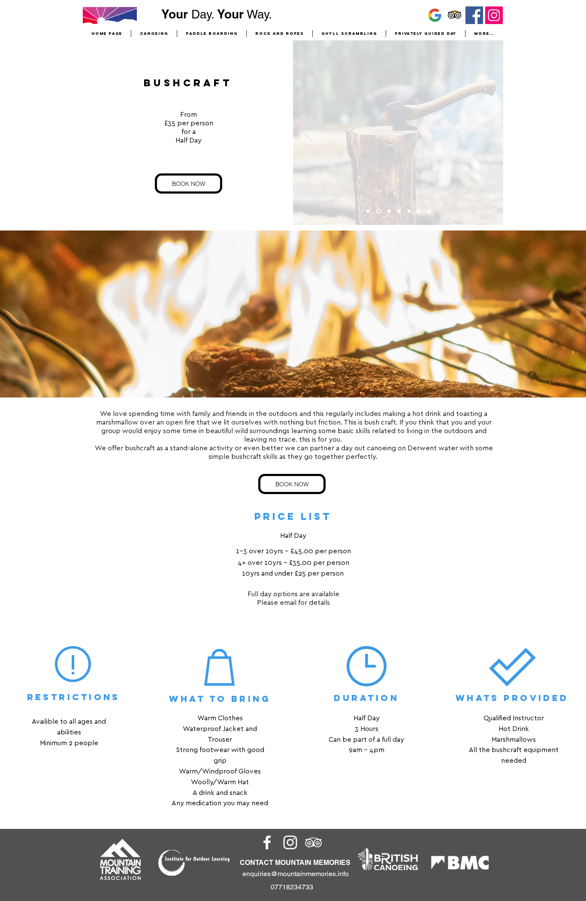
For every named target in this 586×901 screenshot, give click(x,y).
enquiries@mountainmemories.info (295, 874)
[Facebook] (474, 15)
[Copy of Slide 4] (409, 211)
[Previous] (308, 133)
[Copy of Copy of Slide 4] (378, 211)
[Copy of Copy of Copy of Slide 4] (367, 211)
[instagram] (290, 842)
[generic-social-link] (313, 842)
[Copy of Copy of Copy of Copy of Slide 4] (428, 211)
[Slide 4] (389, 211)
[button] (279, 33)
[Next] (488, 133)
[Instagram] (494, 15)
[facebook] (267, 842)
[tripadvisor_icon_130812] (454, 15)
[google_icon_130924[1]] (435, 15)
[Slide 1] (399, 211)
